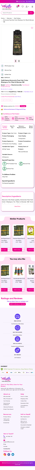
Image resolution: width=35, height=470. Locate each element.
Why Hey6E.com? (25, 416)
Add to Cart (17, 249)
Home (3, 18)
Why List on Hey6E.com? (24, 422)
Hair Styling (17, 18)
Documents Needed (26, 425)
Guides (5, 446)
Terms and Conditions (6, 419)
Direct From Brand (8, 409)
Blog (4, 444)
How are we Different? (6, 404)
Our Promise (6, 401)
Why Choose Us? (7, 398)
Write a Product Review (17, 304)
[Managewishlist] (23, 6)
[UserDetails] (27, 6)
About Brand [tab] (31, 126)
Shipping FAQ (24, 398)
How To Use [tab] (12, 126)
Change (23, 106)
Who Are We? (7, 396)
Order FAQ (23, 401)
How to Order (24, 396)
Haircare (9, 18)
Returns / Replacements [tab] (21, 126)
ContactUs (6, 448)
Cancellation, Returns (24, 406)
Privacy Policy (7, 416)
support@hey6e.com (8, 441)
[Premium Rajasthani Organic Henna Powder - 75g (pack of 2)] (18, 230)
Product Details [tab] (4, 126)
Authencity (24, 419)
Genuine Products (8, 407)
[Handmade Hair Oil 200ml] (18, 270)
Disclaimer (6, 422)
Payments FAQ (25, 403)
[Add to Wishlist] (9, 249)
